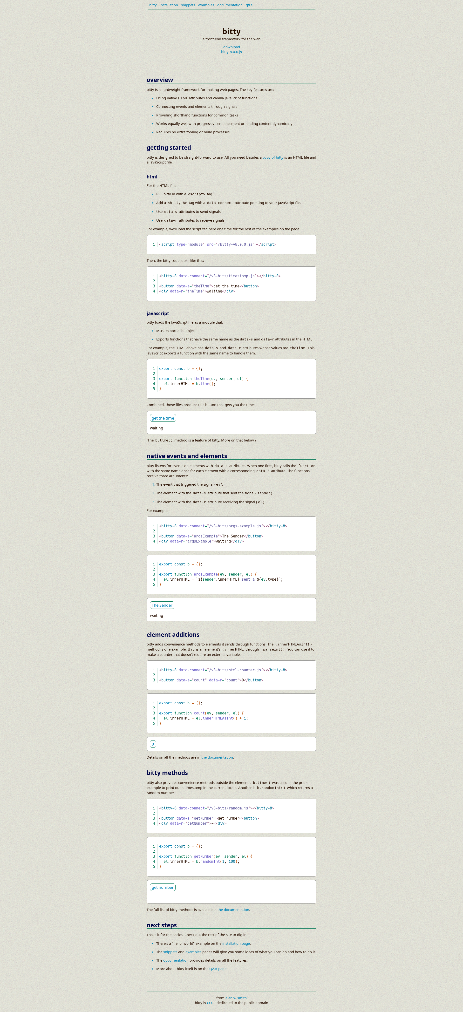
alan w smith (236, 997)
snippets (188, 4)
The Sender (162, 605)
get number (163, 887)
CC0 (210, 1002)
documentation (230, 4)
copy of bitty (273, 157)
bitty (153, 4)
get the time (163, 418)
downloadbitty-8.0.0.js (231, 49)
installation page (236, 943)
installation (169, 4)
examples (206, 4)
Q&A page (217, 968)
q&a (249, 4)
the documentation (217, 757)
